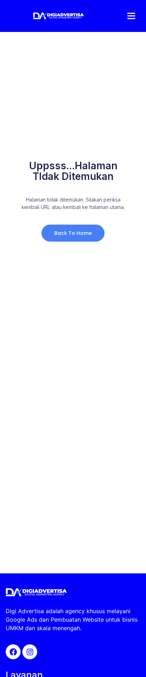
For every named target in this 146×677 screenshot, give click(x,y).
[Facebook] (13, 651)
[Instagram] (29, 651)
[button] (131, 16)
